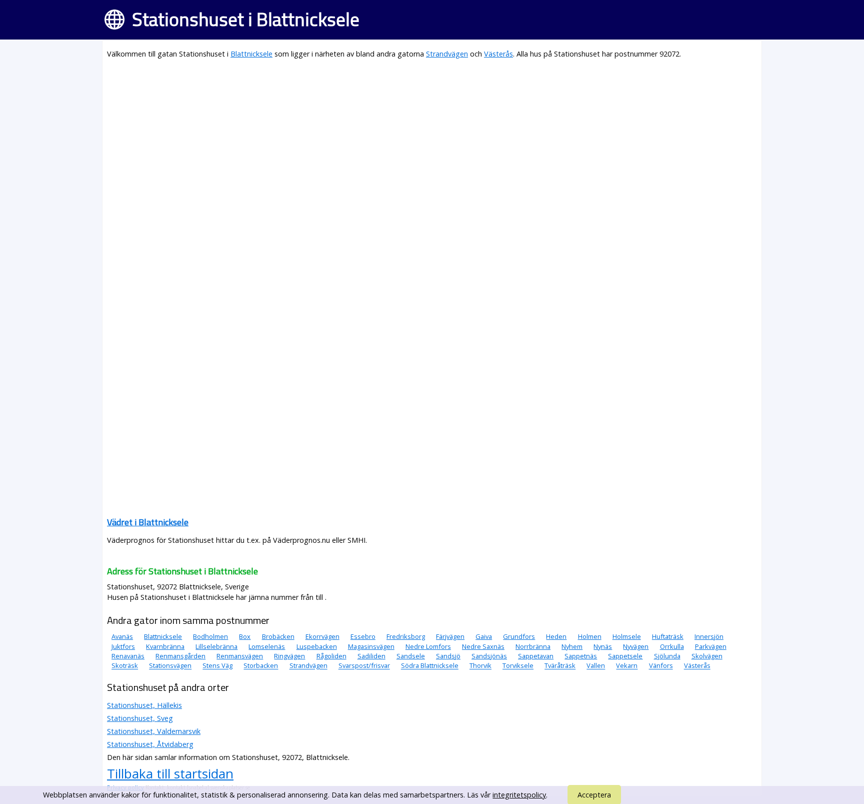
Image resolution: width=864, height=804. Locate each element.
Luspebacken (316, 646)
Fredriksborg (405, 636)
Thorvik (481, 665)
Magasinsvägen (371, 646)
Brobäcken (278, 636)
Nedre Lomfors (428, 646)
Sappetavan (536, 655)
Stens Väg (217, 665)
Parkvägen (710, 646)
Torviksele (518, 665)
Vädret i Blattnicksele (147, 522)
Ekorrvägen (323, 636)
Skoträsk (125, 665)
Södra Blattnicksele (429, 665)
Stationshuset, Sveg (140, 718)
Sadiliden (372, 655)
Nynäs (603, 646)
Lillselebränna (217, 646)
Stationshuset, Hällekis (144, 705)
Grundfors (519, 636)
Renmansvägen (239, 655)
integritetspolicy (519, 794)
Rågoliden (331, 655)
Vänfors (661, 665)
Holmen (590, 636)
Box (244, 636)
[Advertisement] (407, 138)
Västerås (498, 54)
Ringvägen (289, 655)
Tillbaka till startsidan (170, 773)
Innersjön (709, 636)
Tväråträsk (560, 665)
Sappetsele (625, 655)
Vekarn (627, 665)
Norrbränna (533, 646)
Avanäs (122, 636)
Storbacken (261, 665)
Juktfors (123, 646)
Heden (556, 636)
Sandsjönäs (489, 655)
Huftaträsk (668, 636)
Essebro (363, 636)
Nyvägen (635, 646)
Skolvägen (707, 655)
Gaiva (484, 636)
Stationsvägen (170, 665)
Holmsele (626, 636)
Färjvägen (450, 636)
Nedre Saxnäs (483, 646)
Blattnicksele (251, 54)
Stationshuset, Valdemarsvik (153, 731)
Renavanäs (128, 655)
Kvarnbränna (165, 646)
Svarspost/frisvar (364, 665)
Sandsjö (448, 655)
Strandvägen (447, 54)
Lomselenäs (266, 646)
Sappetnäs (580, 655)
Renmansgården (181, 655)
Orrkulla (672, 646)
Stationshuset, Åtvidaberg (150, 744)
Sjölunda (667, 655)
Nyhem (572, 646)
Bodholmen (210, 636)
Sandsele (410, 655)
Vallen (595, 665)
